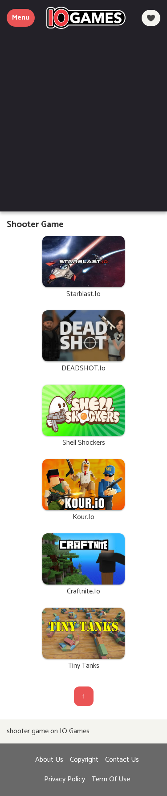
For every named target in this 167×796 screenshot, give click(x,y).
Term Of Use (111, 779)
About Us (49, 760)
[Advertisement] (83, 116)
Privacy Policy (64, 779)
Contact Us (122, 760)
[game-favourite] (151, 18)
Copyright (84, 760)
